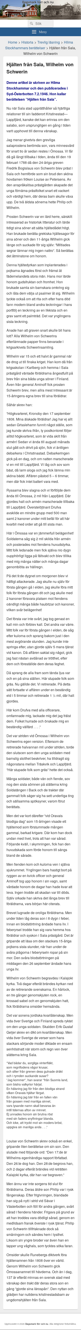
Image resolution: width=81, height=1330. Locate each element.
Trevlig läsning (48, 42)
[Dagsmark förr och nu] (40, 18)
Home (12, 42)
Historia (27, 42)
